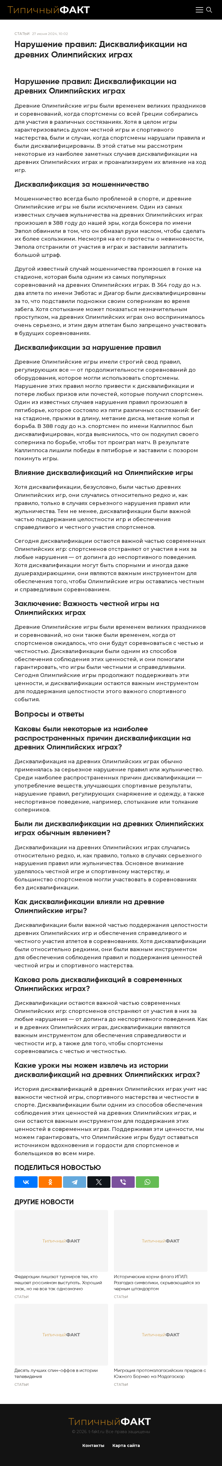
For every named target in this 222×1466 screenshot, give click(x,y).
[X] (98, 1182)
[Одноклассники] (50, 1182)
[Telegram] (74, 1182)
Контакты (93, 1445)
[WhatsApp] (147, 1182)
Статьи (21, 33)
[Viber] (123, 1182)
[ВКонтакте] (26, 1182)
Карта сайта (126, 1445)
